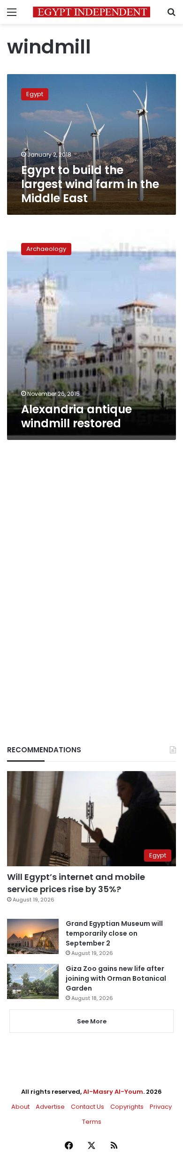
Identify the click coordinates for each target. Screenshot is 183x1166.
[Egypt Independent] (91, 12)
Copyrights (127, 1106)
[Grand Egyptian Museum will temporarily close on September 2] (33, 936)
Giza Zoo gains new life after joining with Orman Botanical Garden (116, 978)
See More (92, 1021)
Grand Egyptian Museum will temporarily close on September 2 (114, 933)
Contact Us (87, 1106)
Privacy (161, 1106)
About (20, 1106)
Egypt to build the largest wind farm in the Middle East (90, 184)
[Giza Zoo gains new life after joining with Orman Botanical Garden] (33, 981)
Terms (91, 1121)
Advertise (50, 1106)
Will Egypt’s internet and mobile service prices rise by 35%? (76, 882)
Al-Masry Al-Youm (113, 1091)
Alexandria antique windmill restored (76, 416)
